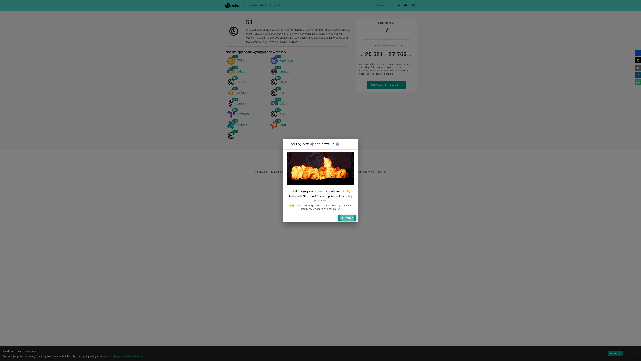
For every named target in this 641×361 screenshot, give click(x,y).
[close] (353, 143)
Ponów (349, 217)
